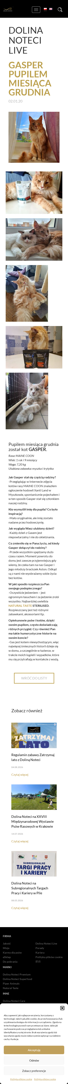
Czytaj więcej (19, 774)
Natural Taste (10, 988)
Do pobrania (10, 961)
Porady (40, 948)
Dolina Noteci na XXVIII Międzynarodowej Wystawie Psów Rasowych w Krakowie (32, 821)
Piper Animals (11, 983)
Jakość (7, 943)
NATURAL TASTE (20, 605)
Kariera (40, 952)
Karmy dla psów (12, 952)
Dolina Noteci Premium (17, 974)
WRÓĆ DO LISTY (34, 678)
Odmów (34, 1060)
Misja (6, 948)
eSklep (7, 957)
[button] (62, 1008)
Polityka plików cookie (21, 1079)
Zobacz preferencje (34, 1070)
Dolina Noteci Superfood (17, 979)
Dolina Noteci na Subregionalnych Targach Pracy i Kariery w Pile (29, 888)
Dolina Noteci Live (46, 943)
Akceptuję (34, 1050)
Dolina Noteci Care (14, 1000)
